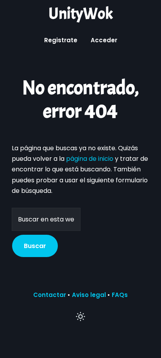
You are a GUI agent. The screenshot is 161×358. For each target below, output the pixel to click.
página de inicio (89, 158)
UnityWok (80, 13)
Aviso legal (89, 295)
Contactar (49, 295)
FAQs (120, 295)
